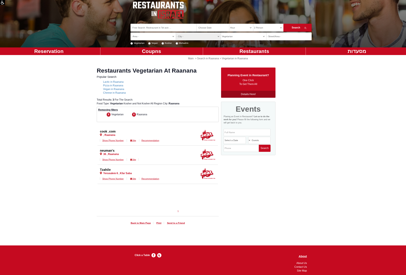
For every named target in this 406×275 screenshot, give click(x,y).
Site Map (302, 270)
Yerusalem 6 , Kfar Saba (117, 173)
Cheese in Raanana (114, 92)
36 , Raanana (111, 154)
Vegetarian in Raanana (235, 58)
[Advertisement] (15, 106)
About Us (301, 263)
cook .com (108, 131)
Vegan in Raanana (113, 89)
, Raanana (109, 135)
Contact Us (300, 267)
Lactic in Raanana (113, 81)
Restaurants (254, 51)
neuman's (107, 150)
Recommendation (150, 140)
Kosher (168, 43)
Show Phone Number (113, 140)
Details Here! (248, 94)
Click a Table (142, 255)
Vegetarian (139, 43)
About (303, 256)
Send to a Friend (176, 223)
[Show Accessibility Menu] (2, 2)
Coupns (151, 51)
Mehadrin (183, 43)
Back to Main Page (141, 223)
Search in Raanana (208, 58)
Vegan (154, 43)
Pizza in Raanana (113, 85)
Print (158, 223)
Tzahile (105, 169)
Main (191, 58)
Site (134, 140)
